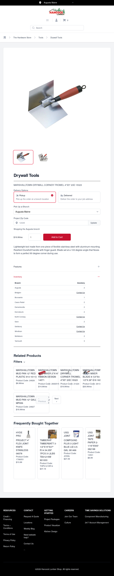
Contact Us (80, 292)
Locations (28, 522)
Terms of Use (9, 534)
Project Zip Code (21, 218)
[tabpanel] (57, 104)
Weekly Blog (29, 528)
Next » (56, 400)
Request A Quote (31, 516)
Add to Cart (57, 237)
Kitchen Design (50, 531)
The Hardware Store (22, 37)
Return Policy (9, 546)
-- (24, 549)
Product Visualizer (52, 525)
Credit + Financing (7, 518)
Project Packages (52, 519)
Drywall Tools (56, 37)
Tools (41, 37)
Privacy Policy (9, 540)
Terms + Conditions (8, 526)
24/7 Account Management (97, 522)
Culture (68, 522)
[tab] (23, 157)
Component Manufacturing (96, 516)
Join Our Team (71, 516)
